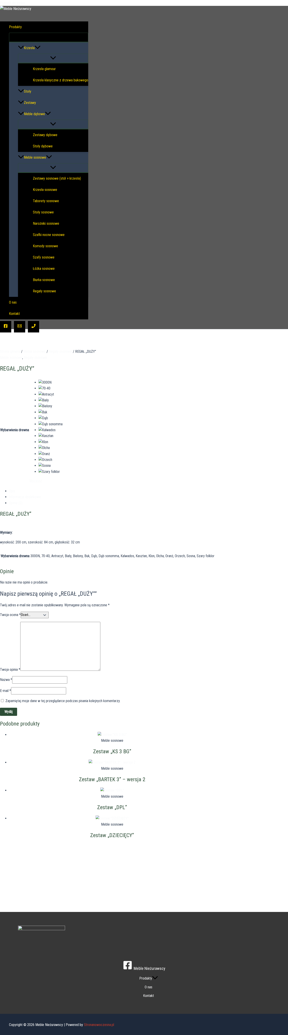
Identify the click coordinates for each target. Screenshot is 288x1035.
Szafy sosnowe (43, 257)
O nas (13, 302)
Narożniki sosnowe (46, 223)
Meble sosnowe (35, 157)
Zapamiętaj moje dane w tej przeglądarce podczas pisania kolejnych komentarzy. (62, 701)
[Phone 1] (33, 326)
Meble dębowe (34, 114)
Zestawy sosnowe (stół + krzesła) (57, 178)
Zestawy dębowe (45, 135)
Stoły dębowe (43, 146)
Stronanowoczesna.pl (99, 1025)
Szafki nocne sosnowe (49, 235)
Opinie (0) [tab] (15, 503)
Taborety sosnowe (46, 201)
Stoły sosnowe (43, 212)
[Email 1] (19, 326)
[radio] (50, 382)
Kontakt (14, 313)
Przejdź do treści (12, 3)
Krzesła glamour (44, 69)
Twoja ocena (10, 615)
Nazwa (6, 680)
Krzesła (29, 48)
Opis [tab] (12, 491)
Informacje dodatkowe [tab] (25, 497)
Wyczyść (35, 481)
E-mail (5, 691)
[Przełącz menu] (48, 37)
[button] (25, 27)
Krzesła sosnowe (45, 190)
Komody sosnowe (45, 246)
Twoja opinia (10, 669)
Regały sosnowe (44, 291)
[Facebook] (5, 326)
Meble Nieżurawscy (22, 14)
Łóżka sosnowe (44, 268)
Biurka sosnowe (44, 280)
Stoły (27, 91)
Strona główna (10, 351)
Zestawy (30, 103)
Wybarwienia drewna (14, 430)
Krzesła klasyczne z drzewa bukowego (60, 80)
